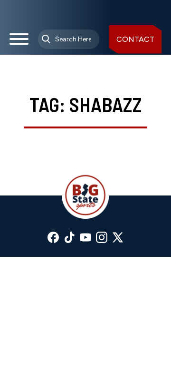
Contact (135, 39)
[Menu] (19, 43)
